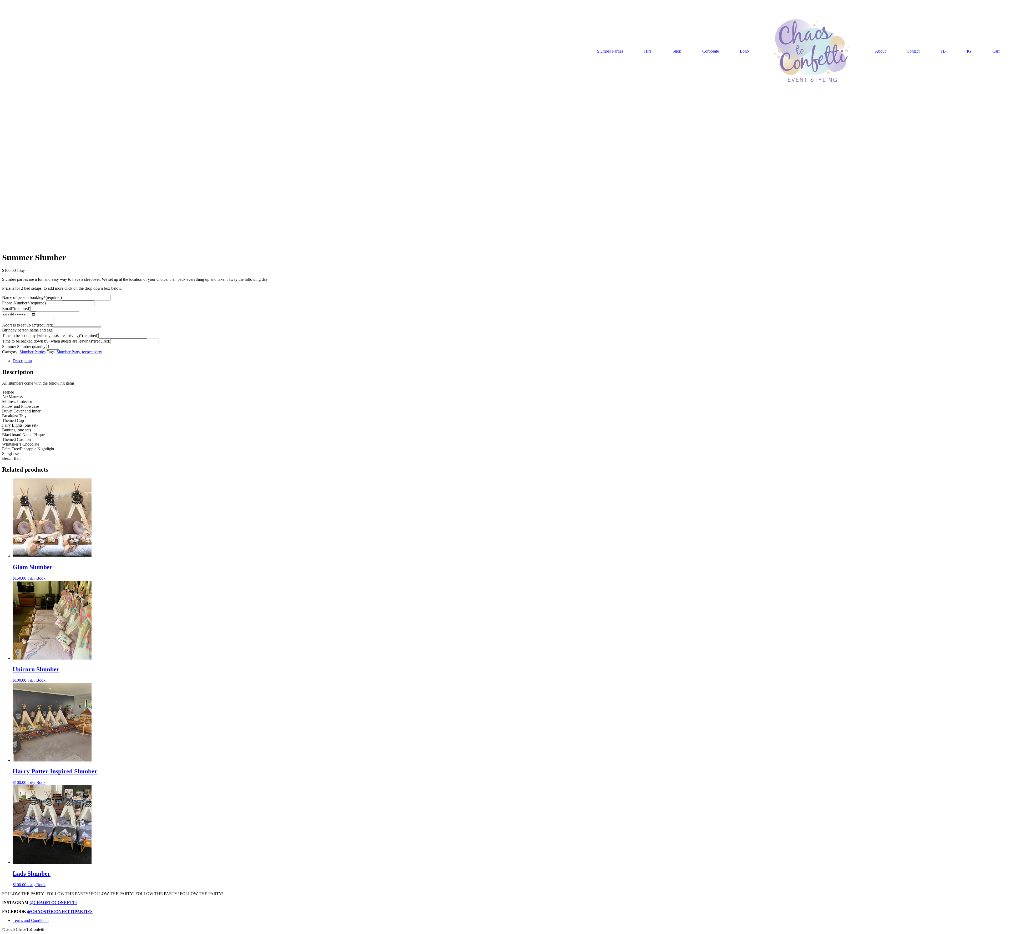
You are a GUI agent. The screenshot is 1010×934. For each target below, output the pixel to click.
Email (16, 308)
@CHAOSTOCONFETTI (53, 902)
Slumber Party (68, 352)
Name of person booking (32, 297)
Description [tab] (22, 361)
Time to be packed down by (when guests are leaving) (56, 341)
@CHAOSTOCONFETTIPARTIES (60, 911)
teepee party (92, 352)
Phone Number (24, 303)
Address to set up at (27, 325)
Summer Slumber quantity (24, 346)
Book (41, 578)
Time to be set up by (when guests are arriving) (50, 335)
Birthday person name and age (27, 330)
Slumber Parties (32, 352)
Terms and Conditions (31, 920)
